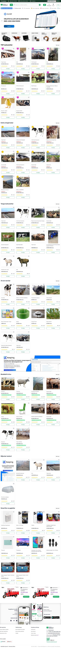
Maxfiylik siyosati (4, 646)
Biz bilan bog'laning (4, 631)
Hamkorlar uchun (3, 633)
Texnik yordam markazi (24, 1)
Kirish (58, 4)
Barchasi (57, 45)
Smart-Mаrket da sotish (20, 629)
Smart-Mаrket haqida (4, 629)
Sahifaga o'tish (26, 596)
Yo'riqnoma (33, 1)
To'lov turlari (33, 633)
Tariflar (16, 633)
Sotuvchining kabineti (19, 631)
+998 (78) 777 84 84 (13, 1)
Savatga (8, 68)
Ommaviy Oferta (12, 646)
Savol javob (33, 631)
